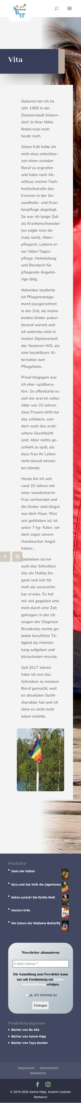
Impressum (26, 1068)
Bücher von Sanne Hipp (28, 1036)
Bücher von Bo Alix (25, 1030)
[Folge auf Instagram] (17, 557)
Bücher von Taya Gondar (29, 1043)
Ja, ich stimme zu (43, 995)
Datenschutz (49, 1068)
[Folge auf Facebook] (5, 557)
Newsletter (38, 1073)
